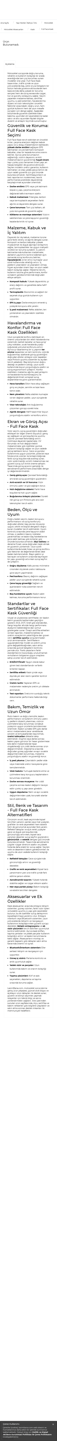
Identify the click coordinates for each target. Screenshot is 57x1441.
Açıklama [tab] (9, 64)
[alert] (28, 1431)
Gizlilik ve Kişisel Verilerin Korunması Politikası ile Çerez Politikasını (27, 1433)
